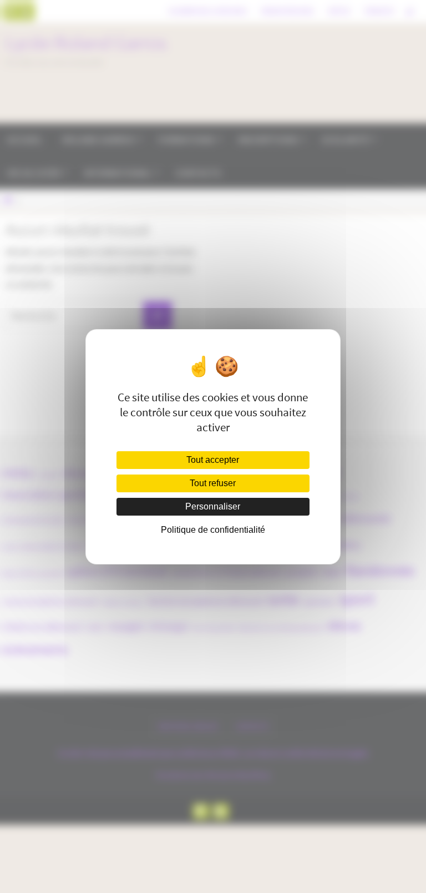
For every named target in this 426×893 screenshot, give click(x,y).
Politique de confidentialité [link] (213, 529)
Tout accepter (212, 460)
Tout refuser (213, 483)
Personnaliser (212, 506)
